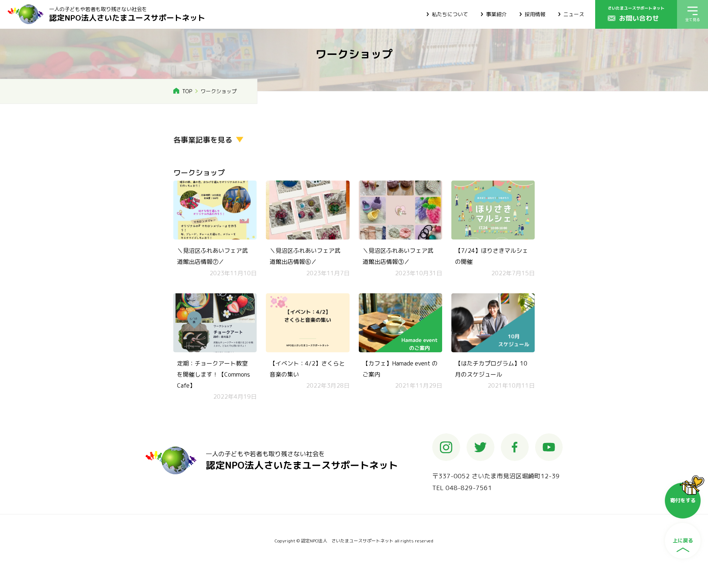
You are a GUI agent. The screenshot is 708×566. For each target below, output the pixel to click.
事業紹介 (496, 14)
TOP (187, 91)
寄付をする (683, 500)
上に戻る (683, 540)
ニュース (573, 14)
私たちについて (450, 14)
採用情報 (535, 14)
